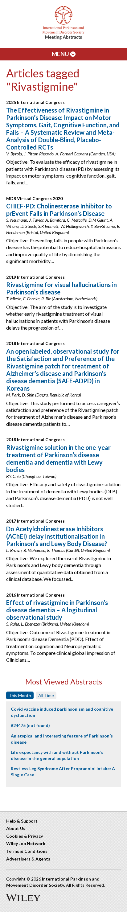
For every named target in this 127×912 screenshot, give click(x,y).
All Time (46, 695)
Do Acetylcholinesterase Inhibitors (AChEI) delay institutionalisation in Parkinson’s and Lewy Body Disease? (56, 536)
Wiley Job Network (25, 843)
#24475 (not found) (30, 725)
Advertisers (18, 858)
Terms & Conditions (26, 851)
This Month (20, 695)
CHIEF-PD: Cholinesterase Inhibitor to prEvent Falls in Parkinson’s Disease (59, 209)
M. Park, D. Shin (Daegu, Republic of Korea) (43, 394)
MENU (61, 53)
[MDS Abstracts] (63, 38)
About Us (15, 828)
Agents (42, 858)
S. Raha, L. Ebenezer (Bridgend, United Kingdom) (47, 623)
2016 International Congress (35, 595)
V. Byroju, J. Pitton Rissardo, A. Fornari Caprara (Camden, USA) (61, 153)
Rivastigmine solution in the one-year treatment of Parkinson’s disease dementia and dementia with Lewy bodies (58, 458)
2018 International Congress (35, 343)
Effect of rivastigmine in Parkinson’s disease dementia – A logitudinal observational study (57, 610)
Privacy (35, 836)
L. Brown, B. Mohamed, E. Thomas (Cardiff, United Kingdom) (58, 550)
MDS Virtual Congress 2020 (34, 198)
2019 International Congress (35, 277)
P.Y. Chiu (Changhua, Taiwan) (31, 476)
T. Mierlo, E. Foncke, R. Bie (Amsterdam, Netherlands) (51, 298)
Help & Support (22, 821)
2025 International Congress (35, 102)
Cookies (14, 836)
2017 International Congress (35, 521)
